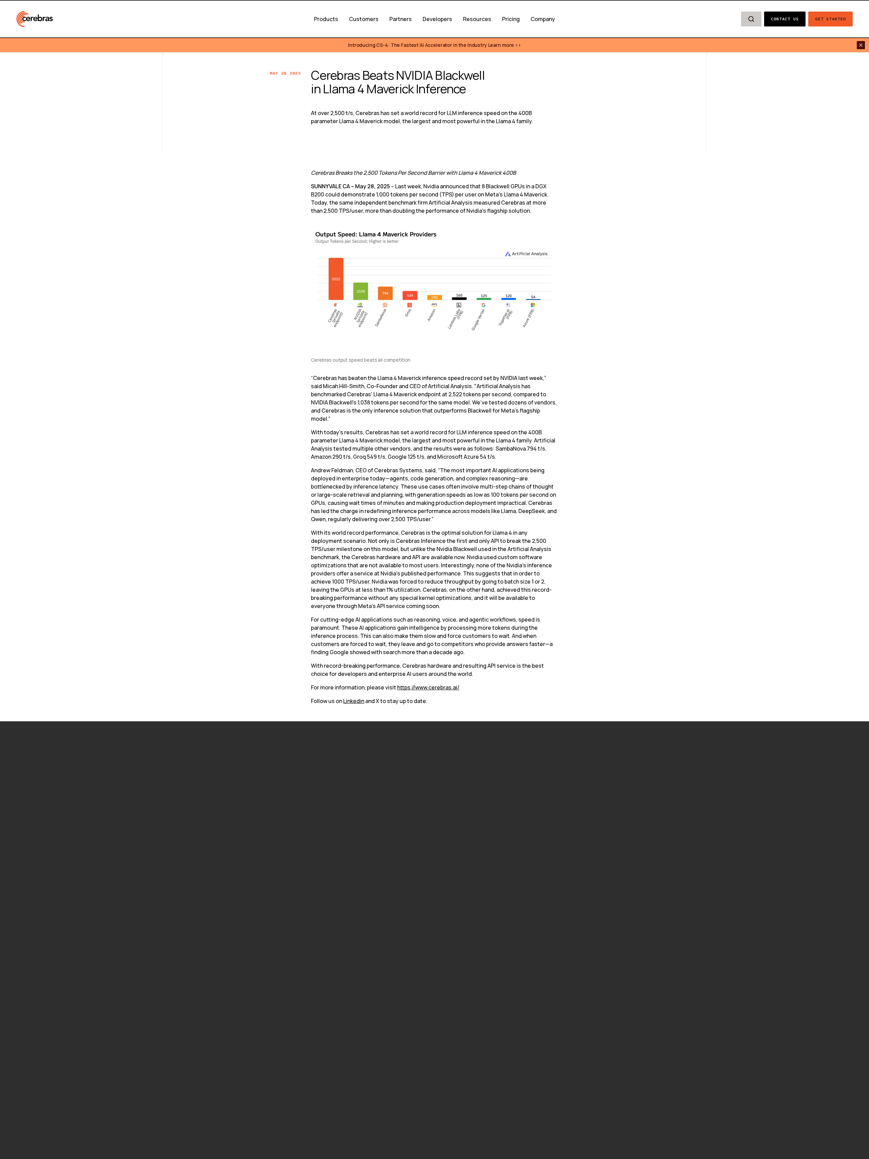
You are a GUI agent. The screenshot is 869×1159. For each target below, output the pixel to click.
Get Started (830, 19)
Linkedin (353, 701)
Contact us (785, 19)
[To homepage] (34, 19)
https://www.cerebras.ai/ (428, 687)
